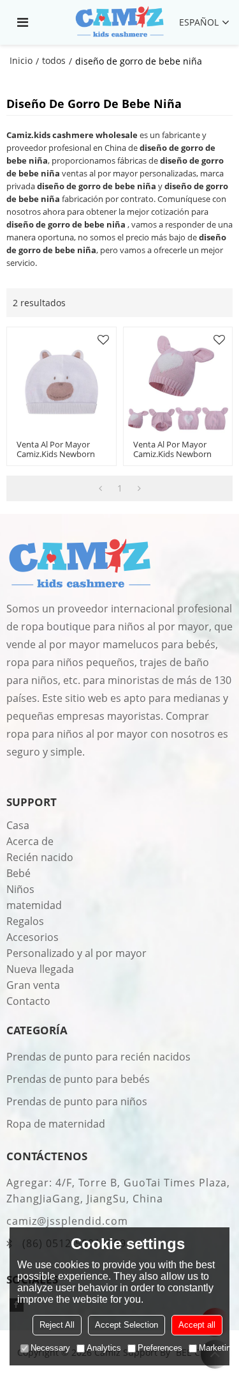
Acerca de (30, 841)
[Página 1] (100, 488)
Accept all (196, 1325)
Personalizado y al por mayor (76, 953)
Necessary (50, 1348)
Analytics (104, 1348)
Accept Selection (126, 1325)
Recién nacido (39, 857)
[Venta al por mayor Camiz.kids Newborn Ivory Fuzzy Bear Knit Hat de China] (61, 381)
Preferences (160, 1348)
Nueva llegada (40, 969)
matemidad (34, 905)
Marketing (217, 1348)
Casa (17, 825)
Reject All (57, 1325)
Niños (20, 889)
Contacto (28, 1001)
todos (54, 60)
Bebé (18, 873)
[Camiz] (119, 22)
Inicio (21, 60)
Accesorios (32, 937)
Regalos (25, 921)
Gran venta (33, 985)
